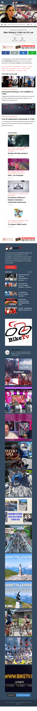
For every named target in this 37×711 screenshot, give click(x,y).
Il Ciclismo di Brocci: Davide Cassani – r (23, 294)
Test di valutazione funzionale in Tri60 (18, 119)
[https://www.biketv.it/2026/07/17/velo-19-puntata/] (18, 399)
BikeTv (23, 702)
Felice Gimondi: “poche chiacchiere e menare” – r (23, 277)
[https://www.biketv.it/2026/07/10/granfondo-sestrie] (18, 511)
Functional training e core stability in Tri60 (17, 93)
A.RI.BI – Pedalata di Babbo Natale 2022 (25, 309)
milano (4, 70)
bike (3, 66)
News (18, 173)
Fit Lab (18, 68)
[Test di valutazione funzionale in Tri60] (18, 109)
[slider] (16, 24)
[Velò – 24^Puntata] (18, 164)
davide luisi (5, 68)
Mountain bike (19, 149)
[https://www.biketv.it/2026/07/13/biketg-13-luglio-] (18, 483)
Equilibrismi (24, 148)
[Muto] (31, 25)
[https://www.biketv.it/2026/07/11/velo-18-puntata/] (18, 427)
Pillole (10, 222)
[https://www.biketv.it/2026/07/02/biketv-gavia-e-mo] (18, 678)
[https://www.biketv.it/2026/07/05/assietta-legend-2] (18, 594)
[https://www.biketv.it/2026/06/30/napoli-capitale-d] (18, 650)
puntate (22, 173)
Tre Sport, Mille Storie (17, 224)
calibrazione (16, 66)
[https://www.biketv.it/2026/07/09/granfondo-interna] (18, 539)
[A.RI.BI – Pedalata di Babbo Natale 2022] (11, 310)
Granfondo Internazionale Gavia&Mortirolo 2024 (23, 302)
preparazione (14, 30)
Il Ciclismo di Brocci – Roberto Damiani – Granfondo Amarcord (17, 200)
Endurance (12, 68)
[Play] (2, 25)
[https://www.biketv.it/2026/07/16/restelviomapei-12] (18, 455)
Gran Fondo (11, 149)
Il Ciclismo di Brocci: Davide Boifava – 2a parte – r (25, 286)
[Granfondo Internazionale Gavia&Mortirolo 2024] (11, 302)
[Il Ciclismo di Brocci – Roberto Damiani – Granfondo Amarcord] (18, 186)
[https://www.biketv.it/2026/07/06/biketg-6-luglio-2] (18, 622)
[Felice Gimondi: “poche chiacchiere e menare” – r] (11, 277)
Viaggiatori (11, 151)
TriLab (20, 222)
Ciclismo (24, 66)
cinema (18, 148)
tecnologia (19, 70)
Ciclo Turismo (12, 148)
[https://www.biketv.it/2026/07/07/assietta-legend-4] (18, 566)
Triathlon (15, 222)
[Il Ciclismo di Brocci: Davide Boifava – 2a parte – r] (11, 285)
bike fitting (8, 66)
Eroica (26, 193)
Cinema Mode (22, 40)
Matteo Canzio (26, 68)
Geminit (18, 703)
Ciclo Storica (11, 193)
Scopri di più (10, 267)
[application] (18, 15)
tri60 (25, 70)
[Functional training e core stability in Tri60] (18, 81)
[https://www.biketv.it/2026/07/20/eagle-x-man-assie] (18, 371)
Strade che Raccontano (18, 153)
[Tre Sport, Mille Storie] (18, 213)
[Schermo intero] (35, 25)
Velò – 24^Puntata (15, 175)
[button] (18, 15)
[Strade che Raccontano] (18, 141)
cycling (30, 66)
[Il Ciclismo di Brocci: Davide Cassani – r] (11, 293)
